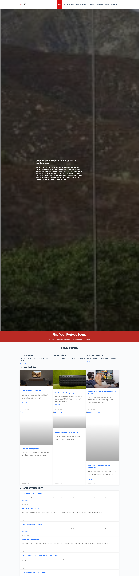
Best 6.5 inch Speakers (30, 449)
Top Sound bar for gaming (64, 393)
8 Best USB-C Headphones (32, 493)
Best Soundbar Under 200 (31, 390)
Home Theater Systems (68, 4)
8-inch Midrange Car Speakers (66, 432)
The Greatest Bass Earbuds (32, 540)
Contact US (114, 4)
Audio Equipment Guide (81, 4)
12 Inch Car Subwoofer (30, 509)
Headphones (100, 4)
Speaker (92, 4)
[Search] (119, 4)
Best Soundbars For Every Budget (34, 572)
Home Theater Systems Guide (33, 524)
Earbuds (107, 4)
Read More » (25, 402)
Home (59, 4)
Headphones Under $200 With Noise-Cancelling (40, 555)
